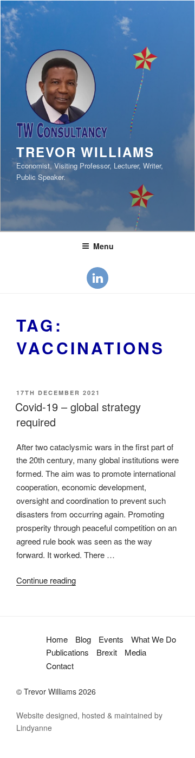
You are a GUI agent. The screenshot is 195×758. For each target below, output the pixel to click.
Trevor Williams (85, 151)
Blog (83, 639)
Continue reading (46, 580)
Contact (60, 665)
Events (111, 639)
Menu (103, 246)
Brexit (106, 652)
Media (135, 652)
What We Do (153, 639)
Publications (67, 652)
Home (57, 639)
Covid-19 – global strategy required (78, 414)
